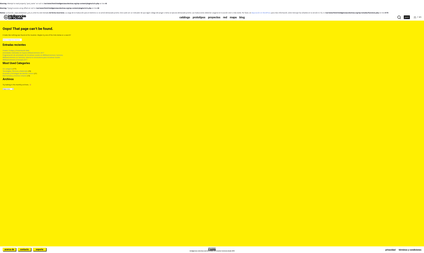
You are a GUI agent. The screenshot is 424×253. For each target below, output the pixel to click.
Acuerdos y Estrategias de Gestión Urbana (18, 73)
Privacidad (390, 249)
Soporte (39, 249)
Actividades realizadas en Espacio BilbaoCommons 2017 (23, 53)
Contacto (24, 249)
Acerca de (9, 249)
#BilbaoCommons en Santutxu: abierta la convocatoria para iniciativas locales (31, 57)
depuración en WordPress (261, 13)
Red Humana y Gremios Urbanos (15, 76)
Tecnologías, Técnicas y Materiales (15, 71)
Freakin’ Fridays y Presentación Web (16, 50)
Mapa (233, 17)
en (420, 16)
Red (225, 17)
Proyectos (214, 17)
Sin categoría (7, 69)
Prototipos (199, 17)
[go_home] (15, 19)
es (415, 16)
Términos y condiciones (410, 249)
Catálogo (184, 17)
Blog (242, 17)
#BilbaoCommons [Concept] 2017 (15, 60)
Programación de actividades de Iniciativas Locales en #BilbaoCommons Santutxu (33, 55)
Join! (407, 17)
